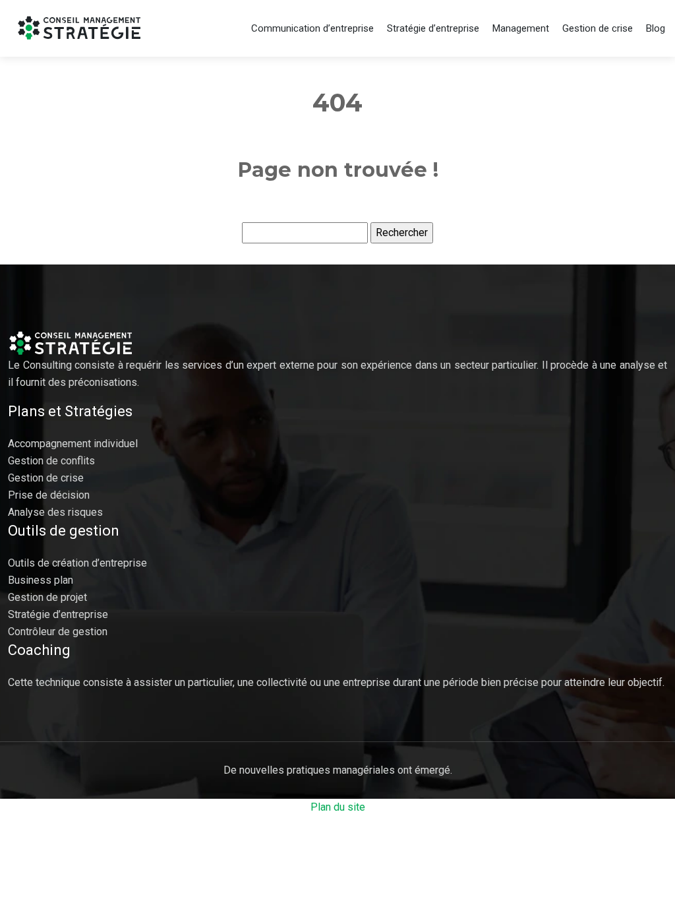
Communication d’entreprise (312, 28)
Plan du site (337, 807)
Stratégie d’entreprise (433, 28)
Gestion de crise (597, 28)
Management (520, 28)
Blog (655, 28)
